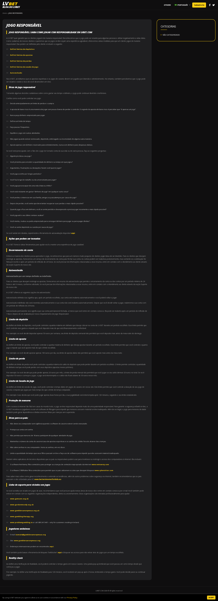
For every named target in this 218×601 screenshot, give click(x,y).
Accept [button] (211, 597)
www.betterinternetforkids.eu (47, 479)
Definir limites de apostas (21, 55)
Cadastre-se (199, 5)
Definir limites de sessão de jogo (24, 67)
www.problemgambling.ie (21, 522)
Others (167, 5)
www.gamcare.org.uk (19, 499)
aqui (73, 233)
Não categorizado (171, 35)
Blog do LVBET (11, 7)
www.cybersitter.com (104, 470)
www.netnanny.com (100, 464)
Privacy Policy (72, 597)
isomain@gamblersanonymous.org (31, 534)
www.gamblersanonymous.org (27, 540)
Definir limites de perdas (21, 61)
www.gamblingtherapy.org (22, 516)
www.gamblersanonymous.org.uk (24, 510)
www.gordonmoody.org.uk (22, 504)
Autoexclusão (16, 73)
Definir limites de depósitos (22, 49)
